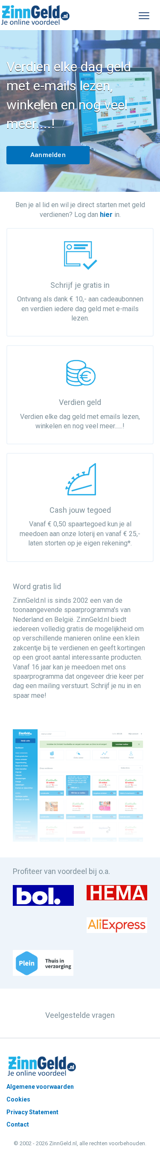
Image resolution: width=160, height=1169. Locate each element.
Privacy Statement (32, 1112)
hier (106, 215)
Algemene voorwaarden (40, 1086)
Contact (17, 1124)
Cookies (18, 1099)
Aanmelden (48, 155)
